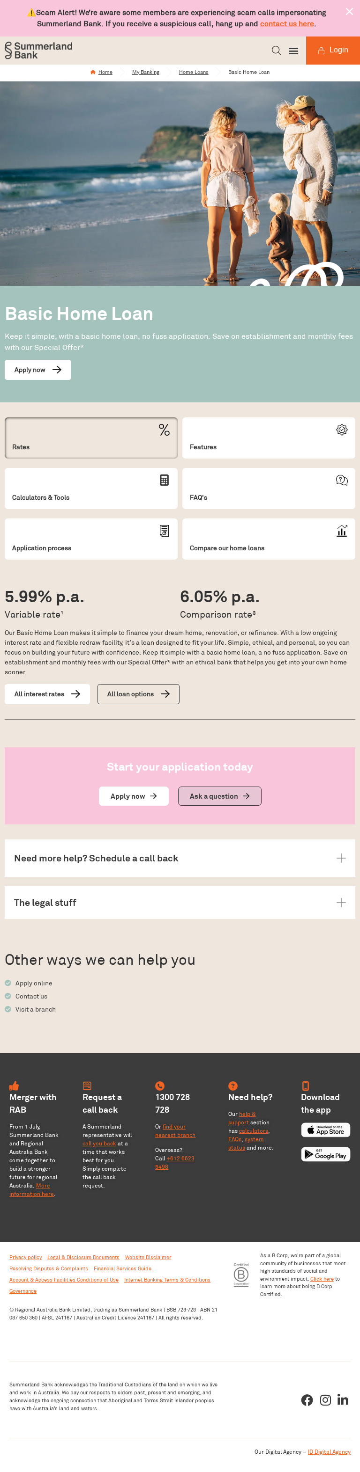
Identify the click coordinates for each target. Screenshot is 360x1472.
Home (105, 72)
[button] (276, 50)
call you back (99, 1143)
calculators (253, 1130)
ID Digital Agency (329, 1451)
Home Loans (194, 72)
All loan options (130, 694)
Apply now (30, 369)
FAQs (234, 1139)
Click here (322, 1278)
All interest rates (39, 694)
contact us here (287, 23)
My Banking (145, 72)
